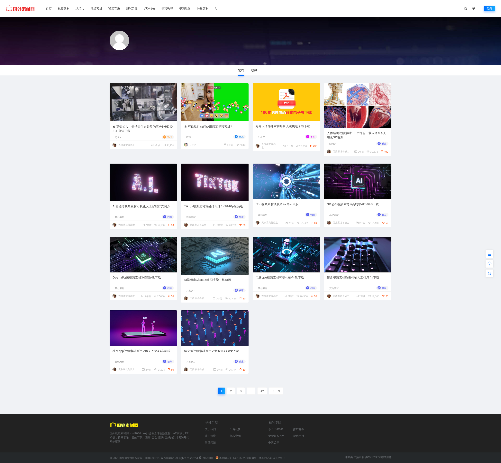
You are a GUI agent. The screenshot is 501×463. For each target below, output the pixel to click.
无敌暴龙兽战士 (126, 144)
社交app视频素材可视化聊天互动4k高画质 (141, 351)
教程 (188, 137)
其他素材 (119, 217)
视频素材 (63, 8)
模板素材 (96, 8)
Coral (193, 144)
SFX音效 (132, 8)
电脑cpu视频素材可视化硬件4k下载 (280, 277)
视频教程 (167, 8)
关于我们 (210, 429)
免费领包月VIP (277, 435)
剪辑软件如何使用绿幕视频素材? (210, 126)
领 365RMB (275, 429)
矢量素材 (203, 8)
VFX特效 (149, 8)
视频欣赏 (185, 8)
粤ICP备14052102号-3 (272, 457)
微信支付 (298, 435)
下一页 (276, 391)
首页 (49, 8)
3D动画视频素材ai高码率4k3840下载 (353, 204)
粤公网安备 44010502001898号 (237, 457)
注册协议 (210, 435)
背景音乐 (114, 8)
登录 (489, 8)
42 (262, 391)
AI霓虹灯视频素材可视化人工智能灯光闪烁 (141, 206)
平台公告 (235, 429)
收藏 (254, 70)
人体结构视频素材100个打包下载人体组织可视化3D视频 (357, 135)
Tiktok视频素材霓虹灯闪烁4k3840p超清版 (213, 206)
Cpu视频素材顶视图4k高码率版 (277, 204)
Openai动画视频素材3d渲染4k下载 (137, 277)
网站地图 (207, 457)
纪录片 (80, 8)
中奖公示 (273, 442)
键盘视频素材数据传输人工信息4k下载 (353, 277)
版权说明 (235, 435)
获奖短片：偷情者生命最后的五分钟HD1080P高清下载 (143, 129)
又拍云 (357, 457)
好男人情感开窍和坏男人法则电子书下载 (283, 126)
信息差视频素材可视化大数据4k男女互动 (211, 351)
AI (216, 8)
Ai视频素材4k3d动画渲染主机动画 (207, 280)
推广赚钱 (298, 429)
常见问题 (210, 442)
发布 (241, 70)
